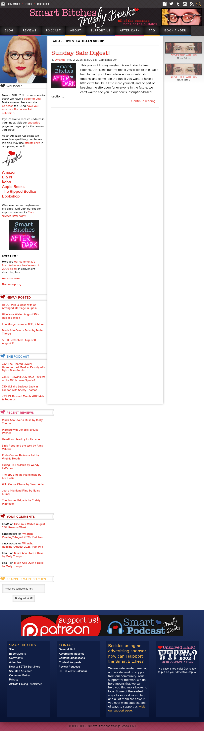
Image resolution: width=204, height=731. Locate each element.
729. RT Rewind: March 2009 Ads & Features (23, 397)
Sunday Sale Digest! (80, 53)
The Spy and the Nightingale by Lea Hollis (21, 476)
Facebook (165, 4)
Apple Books (13, 186)
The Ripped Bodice (19, 191)
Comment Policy (19, 675)
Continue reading (145, 101)
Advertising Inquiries (71, 653)
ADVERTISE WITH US (184, 57)
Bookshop (11, 196)
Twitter (171, 4)
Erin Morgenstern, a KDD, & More (23, 324)
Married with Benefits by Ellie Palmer (20, 431)
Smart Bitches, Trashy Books (94, 17)
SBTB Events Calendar (73, 671)
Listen (28, 3)
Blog (9, 30)
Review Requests (69, 666)
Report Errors (17, 653)
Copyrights (16, 658)
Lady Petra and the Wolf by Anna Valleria (22, 447)
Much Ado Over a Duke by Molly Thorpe (22, 332)
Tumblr (178, 4)
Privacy (13, 679)
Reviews (30, 30)
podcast (7, 106)
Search (198, 4)
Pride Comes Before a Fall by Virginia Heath (20, 457)
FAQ (152, 30)
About (75, 30)
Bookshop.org (11, 284)
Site (11, 649)
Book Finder (175, 30)
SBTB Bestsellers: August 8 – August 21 (20, 341)
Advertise (14, 3)
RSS (192, 4)
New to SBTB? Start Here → (26, 666)
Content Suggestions (72, 658)
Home (3, 3)
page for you (32, 99)
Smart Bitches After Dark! (18, 214)
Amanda (60, 59)
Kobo (6, 182)
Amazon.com (11, 278)
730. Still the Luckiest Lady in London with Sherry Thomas (20, 388)
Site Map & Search (20, 671)
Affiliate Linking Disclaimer (25, 684)
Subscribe (43, 3)
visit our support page (126, 708)
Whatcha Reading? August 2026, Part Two (22, 535)
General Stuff (67, 649)
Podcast (53, 30)
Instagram (185, 4)
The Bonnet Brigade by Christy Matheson (21, 502)
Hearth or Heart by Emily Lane (21, 439)
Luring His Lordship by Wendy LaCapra (20, 466)
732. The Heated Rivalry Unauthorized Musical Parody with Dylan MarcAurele (23, 367)
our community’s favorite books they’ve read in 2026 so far (21, 265)
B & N (7, 177)
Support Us (101, 30)
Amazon (9, 172)
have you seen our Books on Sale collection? (20, 109)
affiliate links (32, 143)
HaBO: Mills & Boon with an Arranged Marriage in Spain (19, 306)
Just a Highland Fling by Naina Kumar (21, 492)
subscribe (34, 123)
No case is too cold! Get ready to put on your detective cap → (177, 670)
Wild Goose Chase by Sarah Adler (23, 484)
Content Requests (70, 662)
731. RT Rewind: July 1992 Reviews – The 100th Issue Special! (23, 378)
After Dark (129, 30)
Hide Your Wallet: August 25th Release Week (20, 316)
